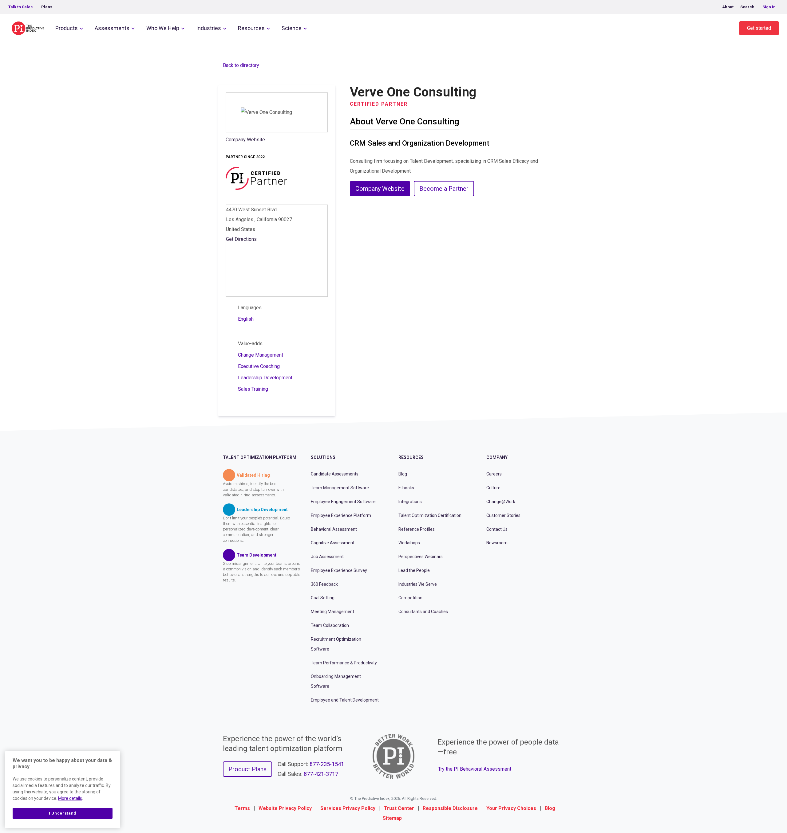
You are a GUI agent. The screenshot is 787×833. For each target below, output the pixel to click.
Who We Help (162, 28)
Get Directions (241, 239)
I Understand (62, 813)
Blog (402, 473)
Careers (494, 473)
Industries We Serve (417, 584)
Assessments (112, 28)
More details (70, 798)
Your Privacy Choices (511, 808)
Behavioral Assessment (334, 529)
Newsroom (497, 542)
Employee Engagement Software (343, 501)
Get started (759, 28)
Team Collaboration (330, 625)
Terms (242, 808)
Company (497, 457)
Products (66, 28)
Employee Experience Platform (341, 515)
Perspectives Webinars (420, 556)
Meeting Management (332, 611)
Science (292, 28)
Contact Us (497, 529)
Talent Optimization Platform (259, 457)
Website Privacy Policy (285, 808)
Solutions (323, 457)
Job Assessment (327, 556)
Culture (493, 487)
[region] (62, 789)
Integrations (410, 501)
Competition (410, 597)
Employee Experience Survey (339, 570)
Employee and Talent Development (345, 700)
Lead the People (414, 570)
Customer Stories (503, 515)
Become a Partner (444, 188)
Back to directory (241, 65)
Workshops (409, 542)
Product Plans (247, 769)
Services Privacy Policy (347, 808)
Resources (251, 28)
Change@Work (500, 501)
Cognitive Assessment (332, 542)
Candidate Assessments (334, 473)
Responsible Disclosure (450, 808)
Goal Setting (322, 597)
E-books (406, 487)
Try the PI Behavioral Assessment (474, 769)
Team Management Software (340, 487)
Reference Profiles (416, 529)
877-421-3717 (321, 774)
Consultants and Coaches (423, 611)
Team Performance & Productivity (344, 662)
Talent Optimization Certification (429, 515)
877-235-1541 (327, 764)
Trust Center (399, 808)
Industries (208, 28)
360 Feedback (324, 584)
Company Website (245, 140)
